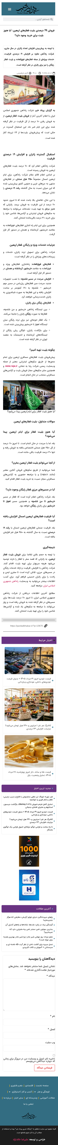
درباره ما (7, 1097)
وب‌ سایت (50, 1042)
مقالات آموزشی (47, 1097)
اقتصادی (29, 1085)
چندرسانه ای (31, 1097)
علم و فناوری (17, 1085)
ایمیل (51, 1029)
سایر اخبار (18, 1097)
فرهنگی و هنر (43, 1091)
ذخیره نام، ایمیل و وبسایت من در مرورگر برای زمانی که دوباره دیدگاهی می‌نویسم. (29, 1060)
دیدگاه (51, 976)
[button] (9, 9)
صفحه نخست (42, 1085)
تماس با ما (28, 1104)
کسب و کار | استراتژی (22, 1091)
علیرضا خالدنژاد (20, 1139)
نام (52, 1016)
